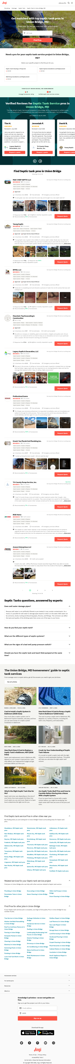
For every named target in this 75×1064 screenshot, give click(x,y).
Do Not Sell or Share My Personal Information (38, 1060)
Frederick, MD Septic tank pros (14, 842)
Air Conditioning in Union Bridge (37, 947)
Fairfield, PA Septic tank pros (59, 871)
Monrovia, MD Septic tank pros (37, 848)
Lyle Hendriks (43, 708)
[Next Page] (52, 590)
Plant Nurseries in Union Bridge (59, 946)
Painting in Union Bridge (12, 953)
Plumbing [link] (7, 8)
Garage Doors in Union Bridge (59, 930)
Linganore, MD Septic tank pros (14, 862)
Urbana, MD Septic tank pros (36, 870)
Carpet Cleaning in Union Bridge (59, 942)
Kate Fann (7, 746)
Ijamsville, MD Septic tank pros (37, 851)
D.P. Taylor (42, 746)
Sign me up (37, 1018)
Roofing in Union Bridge (34, 929)
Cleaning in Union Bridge (12, 941)
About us (7, 991)
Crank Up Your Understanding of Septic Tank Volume (54, 751)
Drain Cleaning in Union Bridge (59, 896)
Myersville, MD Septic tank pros (59, 851)
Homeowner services (10, 976)
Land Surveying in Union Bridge (59, 934)
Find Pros (37, 40)
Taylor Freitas (44, 787)
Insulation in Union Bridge (57, 952)
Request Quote (62, 216)
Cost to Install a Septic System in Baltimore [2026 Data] (17, 712)
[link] (6, 147)
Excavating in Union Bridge (36, 891)
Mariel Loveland (10, 708)
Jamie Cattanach (10, 787)
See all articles (12, 682)
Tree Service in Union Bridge (13, 918)
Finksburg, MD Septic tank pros (37, 858)
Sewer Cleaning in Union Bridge (37, 894)
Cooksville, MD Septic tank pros (60, 842)
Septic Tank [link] (22, 8)
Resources (7, 986)
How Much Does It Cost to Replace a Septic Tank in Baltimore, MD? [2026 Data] (18, 752)
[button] (18, 205)
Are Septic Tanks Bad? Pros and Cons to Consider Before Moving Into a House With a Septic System (54, 793)
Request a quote (14, 152)
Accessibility (37, 1057)
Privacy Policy (42, 1055)
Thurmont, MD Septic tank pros (37, 845)
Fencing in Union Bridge (12, 932)
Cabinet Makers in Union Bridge (59, 949)
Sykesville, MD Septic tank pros (37, 867)
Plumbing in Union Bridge (12, 891)
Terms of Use (32, 1055)
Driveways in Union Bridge (35, 943)
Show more (67, 243)
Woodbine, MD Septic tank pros (37, 854)
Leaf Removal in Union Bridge (59, 921)
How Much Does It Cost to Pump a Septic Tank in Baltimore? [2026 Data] (54, 712)
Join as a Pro (62, 3)
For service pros (9, 981)
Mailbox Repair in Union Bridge (59, 918)
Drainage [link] (14, 8)
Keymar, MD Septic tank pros (14, 839)
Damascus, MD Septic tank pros (60, 839)
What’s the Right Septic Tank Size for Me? (19, 792)
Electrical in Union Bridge (12, 945)
